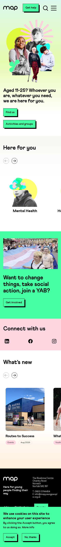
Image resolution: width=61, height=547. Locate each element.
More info (28, 527)
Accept (10, 537)
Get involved (14, 302)
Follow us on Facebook (30, 341)
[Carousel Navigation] (30, 161)
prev (6, 161)
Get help (30, 7)
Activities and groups (19, 124)
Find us (10, 112)
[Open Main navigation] (54, 8)
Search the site (46, 8)
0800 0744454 (42, 491)
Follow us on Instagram (54, 341)
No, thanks (30, 537)
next (14, 161)
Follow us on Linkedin (7, 341)
